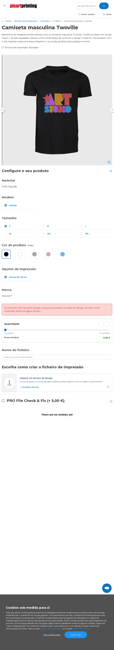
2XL (49, 234)
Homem (13, 205)
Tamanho (9, 218)
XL (10, 234)
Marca (7, 290)
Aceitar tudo (76, 635)
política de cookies (81, 628)
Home (8, 21)
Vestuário (45, 21)
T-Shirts (57, 21)
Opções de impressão (19, 269)
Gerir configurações (51, 635)
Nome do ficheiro (15, 350)
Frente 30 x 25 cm (18, 277)
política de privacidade (51, 628)
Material (8, 180)
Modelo (8, 197)
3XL (87, 234)
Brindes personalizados (26, 21)
